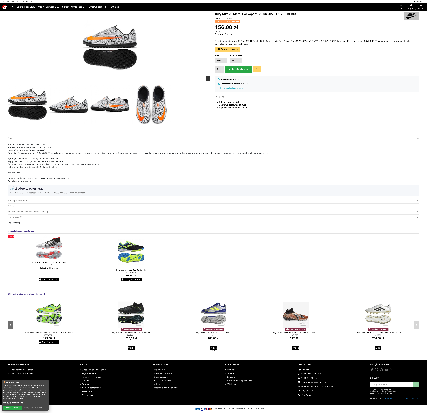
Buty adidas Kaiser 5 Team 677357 (131, 333)
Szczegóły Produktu (17, 200)
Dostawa (86, 380)
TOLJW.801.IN (131, 272)
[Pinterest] (223, 97)
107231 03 (296, 335)
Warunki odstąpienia (91, 388)
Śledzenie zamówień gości (166, 388)
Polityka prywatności (13, 403)
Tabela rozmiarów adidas (21, 373)
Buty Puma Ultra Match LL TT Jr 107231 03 (296, 333)
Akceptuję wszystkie (12, 408)
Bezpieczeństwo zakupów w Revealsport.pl (28, 211)
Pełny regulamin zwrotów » (231, 88)
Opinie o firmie (304, 395)
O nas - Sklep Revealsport (94, 370)
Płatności (86, 384)
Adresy (157, 384)
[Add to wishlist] (257, 69)
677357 (131, 335)
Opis (10, 138)
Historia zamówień (163, 380)
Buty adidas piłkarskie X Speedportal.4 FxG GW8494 (378, 333)
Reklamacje (87, 391)
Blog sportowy (233, 377)
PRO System (232, 384)
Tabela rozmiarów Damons (21, 370)
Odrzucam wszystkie (37, 408)
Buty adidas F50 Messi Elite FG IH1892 (48, 333)
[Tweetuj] (220, 97)
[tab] (213, 138)
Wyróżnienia (87, 395)
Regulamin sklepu (90, 373)
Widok (49, 348)
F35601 (49, 265)
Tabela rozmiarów (229, 49)
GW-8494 (378, 335)
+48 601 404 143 (309, 378)
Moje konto (159, 370)
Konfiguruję (26, 408)
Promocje (231, 370)
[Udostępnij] (216, 97)
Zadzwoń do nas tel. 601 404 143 (17, 1)
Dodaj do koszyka (240, 69)
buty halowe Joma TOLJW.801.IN (131, 270)
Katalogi (230, 373)
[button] (212, 350)
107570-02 (213, 335)
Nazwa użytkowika (163, 373)
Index (217, 19)
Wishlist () (420, 1)
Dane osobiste (161, 377)
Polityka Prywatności (91, 377)
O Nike (11, 206)
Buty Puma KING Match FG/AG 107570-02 (213, 333)
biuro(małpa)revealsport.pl (313, 382)
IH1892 (49, 335)
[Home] (12, 7)
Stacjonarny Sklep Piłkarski (239, 380)
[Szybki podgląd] (88, 243)
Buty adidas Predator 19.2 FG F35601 (49, 262)
